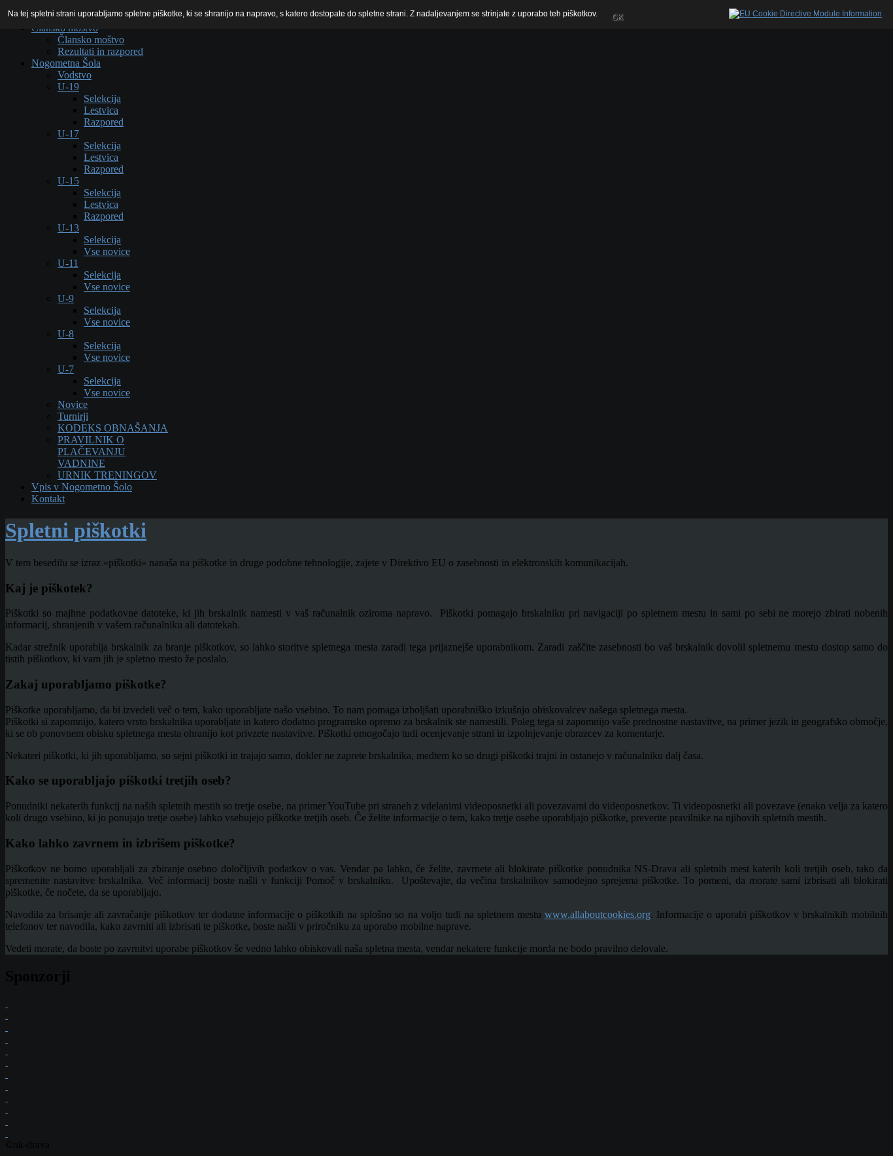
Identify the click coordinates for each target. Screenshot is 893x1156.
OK (617, 17)
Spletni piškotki (75, 530)
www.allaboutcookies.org (597, 914)
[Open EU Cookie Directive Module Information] (805, 11)
